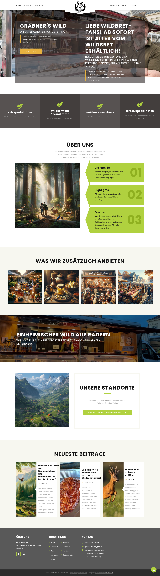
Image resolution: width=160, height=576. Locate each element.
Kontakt (133, 5)
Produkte (114, 5)
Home (18, 5)
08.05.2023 (132, 479)
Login (53, 559)
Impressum (55, 555)
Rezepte (27, 5)
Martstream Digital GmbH (104, 573)
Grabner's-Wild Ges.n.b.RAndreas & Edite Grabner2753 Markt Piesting (94, 553)
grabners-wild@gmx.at (93, 547)
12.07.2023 (88, 482)
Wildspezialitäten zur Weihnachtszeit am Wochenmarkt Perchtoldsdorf (48, 472)
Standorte (39, 5)
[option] (25, 287)
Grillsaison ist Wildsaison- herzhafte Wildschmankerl (91, 473)
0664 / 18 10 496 (92, 542)
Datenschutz (67, 555)
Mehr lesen (31, 51)
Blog (124, 5)
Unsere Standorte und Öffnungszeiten (107, 412)
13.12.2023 (45, 483)
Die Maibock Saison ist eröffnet (132, 472)
